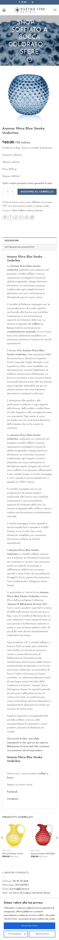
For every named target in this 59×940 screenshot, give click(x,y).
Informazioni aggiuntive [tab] (19, 247)
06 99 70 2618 (20, 881)
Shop (25, 23)
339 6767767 (22, 885)
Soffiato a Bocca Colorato (28, 37)
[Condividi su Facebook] (10, 217)
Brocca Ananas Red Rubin (43, 854)
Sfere (29, 52)
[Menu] (55, 10)
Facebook (12, 792)
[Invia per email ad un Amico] (21, 217)
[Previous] (2, 844)
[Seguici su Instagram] (22, 2)
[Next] (56, 844)
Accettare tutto (29, 926)
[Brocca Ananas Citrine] (15, 835)
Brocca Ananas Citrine (12, 854)
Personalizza (14, 934)
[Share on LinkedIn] (32, 217)
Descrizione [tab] (12, 241)
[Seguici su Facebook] (19, 2)
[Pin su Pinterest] (26, 217)
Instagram (12, 799)
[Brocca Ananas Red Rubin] (44, 835)
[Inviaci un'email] (25, 2)
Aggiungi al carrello (37, 192)
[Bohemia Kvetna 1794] (29, 10)
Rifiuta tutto (42, 934)
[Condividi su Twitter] (15, 217)
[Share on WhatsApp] (5, 217)
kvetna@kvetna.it (19, 889)
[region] (29, 919)
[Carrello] (4, 10)
